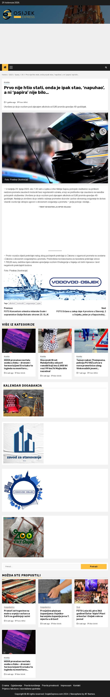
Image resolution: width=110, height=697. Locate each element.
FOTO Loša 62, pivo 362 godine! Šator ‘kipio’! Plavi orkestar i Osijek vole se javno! (90, 615)
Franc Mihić (23, 102)
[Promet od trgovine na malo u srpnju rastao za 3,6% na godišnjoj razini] (19, 591)
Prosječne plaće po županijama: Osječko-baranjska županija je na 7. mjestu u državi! (54, 615)
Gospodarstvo (9, 607)
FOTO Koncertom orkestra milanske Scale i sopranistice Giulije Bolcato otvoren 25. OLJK (26, 311)
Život (78, 607)
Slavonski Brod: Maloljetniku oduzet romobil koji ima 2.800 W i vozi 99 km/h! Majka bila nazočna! (54, 366)
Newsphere (75, 694)
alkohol (12, 303)
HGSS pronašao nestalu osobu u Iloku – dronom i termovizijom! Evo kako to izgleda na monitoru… (18, 364)
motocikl (20, 303)
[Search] (106, 67)
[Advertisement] (55, 44)
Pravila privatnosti (50, 685)
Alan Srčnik (21, 373)
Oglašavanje (16, 685)
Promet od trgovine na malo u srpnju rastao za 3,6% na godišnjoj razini (17, 614)
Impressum (66, 685)
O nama (5, 685)
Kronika (7, 82)
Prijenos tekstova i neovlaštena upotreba (21, 688)
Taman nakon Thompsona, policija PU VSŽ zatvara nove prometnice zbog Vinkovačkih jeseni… (90, 364)
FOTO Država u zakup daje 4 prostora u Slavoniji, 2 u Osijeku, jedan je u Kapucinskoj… (81, 311)
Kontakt (76, 685)
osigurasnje (30, 303)
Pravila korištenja (32, 685)
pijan (39, 303)
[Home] (5, 67)
